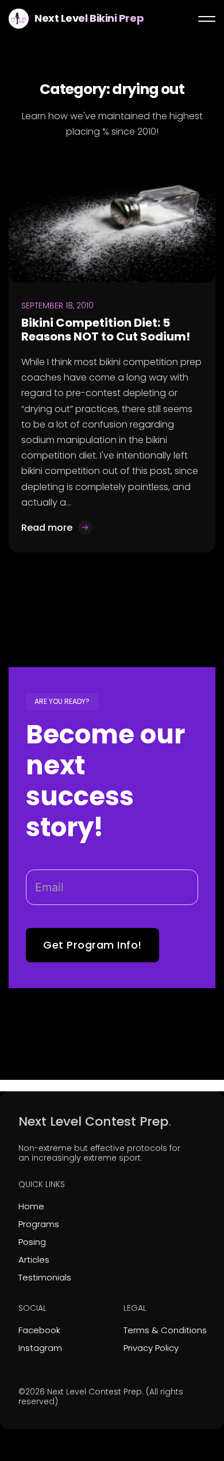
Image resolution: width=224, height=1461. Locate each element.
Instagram (40, 1348)
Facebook (39, 1330)
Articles (33, 1260)
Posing (32, 1242)
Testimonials (44, 1277)
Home (31, 1206)
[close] (206, 19)
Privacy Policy (151, 1348)
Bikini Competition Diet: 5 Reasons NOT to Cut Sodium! (105, 329)
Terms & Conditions (165, 1330)
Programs (38, 1224)
